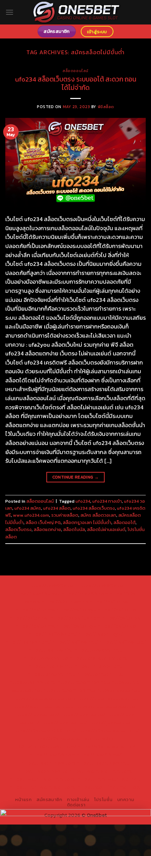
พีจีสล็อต (106, 106)
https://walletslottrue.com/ (101, 771)
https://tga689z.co (100, 585)
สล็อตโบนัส (74, 529)
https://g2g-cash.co (65, 602)
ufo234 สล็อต (57, 508)
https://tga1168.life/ (50, 650)
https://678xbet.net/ (98, 650)
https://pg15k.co (117, 610)
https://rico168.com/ (99, 666)
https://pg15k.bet (110, 602)
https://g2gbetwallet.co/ (106, 746)
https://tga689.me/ (99, 754)
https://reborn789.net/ (84, 682)
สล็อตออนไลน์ (75, 70)
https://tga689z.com (52, 585)
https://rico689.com (85, 593)
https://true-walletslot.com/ (42, 787)
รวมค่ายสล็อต (64, 515)
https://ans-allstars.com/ (98, 658)
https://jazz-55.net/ (63, 722)
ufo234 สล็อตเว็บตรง (94, 508)
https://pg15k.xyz (76, 610)
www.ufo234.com (31, 515)
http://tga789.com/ (28, 642)
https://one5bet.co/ (100, 674)
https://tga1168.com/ (52, 634)
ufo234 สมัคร (27, 508)
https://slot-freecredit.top (43, 706)
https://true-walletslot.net (107, 698)
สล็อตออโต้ (124, 522)
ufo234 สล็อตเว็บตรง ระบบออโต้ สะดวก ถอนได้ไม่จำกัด (75, 83)
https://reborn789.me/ (69, 690)
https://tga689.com (52, 754)
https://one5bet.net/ (51, 674)
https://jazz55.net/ (119, 690)
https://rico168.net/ (51, 666)
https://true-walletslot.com (107, 706)
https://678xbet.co (45, 658)
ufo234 (83, 501)
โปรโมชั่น (103, 800)
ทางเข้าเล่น (78, 800)
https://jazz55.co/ (109, 722)
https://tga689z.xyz (36, 593)
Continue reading (75, 477)
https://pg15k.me (35, 610)
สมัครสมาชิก (50, 800)
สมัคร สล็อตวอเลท (98, 515)
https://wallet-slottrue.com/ (42, 779)
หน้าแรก (23, 800)
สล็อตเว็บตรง (18, 529)
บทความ (125, 800)
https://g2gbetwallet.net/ (62, 738)
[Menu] (9, 12)
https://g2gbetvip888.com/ (44, 730)
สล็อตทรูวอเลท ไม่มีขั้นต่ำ (87, 522)
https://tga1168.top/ (122, 642)
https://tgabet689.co (43, 771)
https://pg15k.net (29, 618)
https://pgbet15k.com (75, 618)
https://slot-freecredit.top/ (109, 787)
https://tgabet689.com (48, 763)
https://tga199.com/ (32, 682)
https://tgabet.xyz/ (100, 634)
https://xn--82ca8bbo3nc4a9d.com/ (67, 742)
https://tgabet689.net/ (103, 763)
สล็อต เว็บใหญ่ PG (43, 522)
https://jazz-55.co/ (82, 714)
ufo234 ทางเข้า (107, 501)
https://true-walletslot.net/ (109, 779)
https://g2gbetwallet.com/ (108, 730)
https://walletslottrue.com (44, 698)
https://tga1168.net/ (75, 642)
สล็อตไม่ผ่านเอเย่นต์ (106, 529)
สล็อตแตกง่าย (47, 529)
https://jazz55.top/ (36, 714)
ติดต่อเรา (76, 805)
